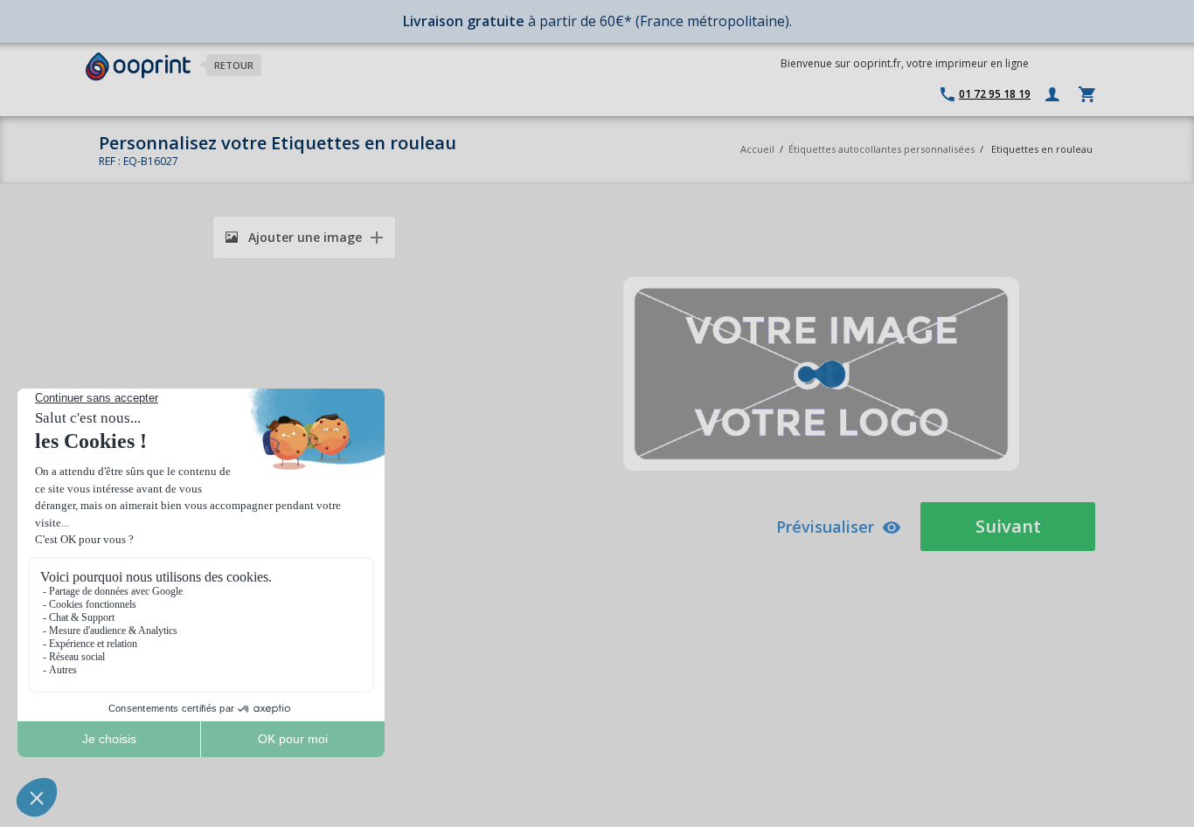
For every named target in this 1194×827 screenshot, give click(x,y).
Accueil (757, 148)
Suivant (1008, 526)
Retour (233, 65)
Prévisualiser (825, 526)
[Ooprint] (138, 67)
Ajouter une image (303, 237)
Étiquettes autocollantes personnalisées (881, 148)
